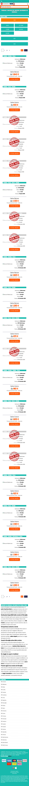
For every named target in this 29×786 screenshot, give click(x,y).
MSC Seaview (3, 726)
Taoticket (9, 756)
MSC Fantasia (3, 692)
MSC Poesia (3, 713)
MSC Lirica (3, 697)
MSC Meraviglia (3, 702)
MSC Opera (3, 708)
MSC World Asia (4, 739)
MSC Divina (3, 687)
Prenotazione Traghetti (14, 771)
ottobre (7, 29)
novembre (21, 29)
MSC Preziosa (3, 716)
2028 (14, 44)
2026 (15, 20)
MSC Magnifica (3, 700)
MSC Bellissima (3, 684)
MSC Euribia (3, 689)
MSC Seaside (3, 724)
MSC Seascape (3, 718)
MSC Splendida (3, 731)
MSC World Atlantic (4, 742)
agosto (7, 25)
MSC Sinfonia (3, 729)
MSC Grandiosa (3, 694)
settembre (21, 25)
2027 (15, 38)
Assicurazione (14, 773)
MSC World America (4, 737)
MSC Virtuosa (3, 734)
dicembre (7, 33)
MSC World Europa (4, 745)
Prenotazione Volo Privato (14, 772)
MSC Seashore (3, 721)
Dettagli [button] (14, 79)
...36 (6, 50)
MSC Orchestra (3, 710)
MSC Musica (3, 705)
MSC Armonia (3, 681)
